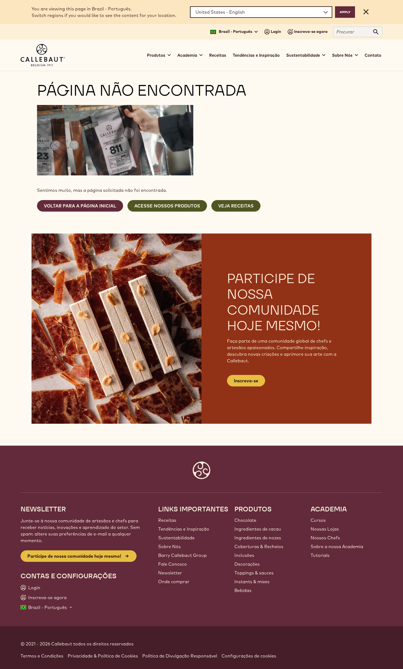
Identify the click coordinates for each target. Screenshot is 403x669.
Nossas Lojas (325, 529)
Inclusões (244, 555)
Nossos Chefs (325, 537)
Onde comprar (173, 581)
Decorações (247, 564)
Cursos (318, 520)
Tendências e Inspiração (256, 55)
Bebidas (242, 590)
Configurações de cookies (249, 656)
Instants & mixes (251, 581)
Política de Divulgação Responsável (179, 656)
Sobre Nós (169, 546)
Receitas (217, 55)
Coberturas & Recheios (258, 546)
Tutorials (320, 555)
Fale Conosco (172, 564)
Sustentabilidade (176, 537)
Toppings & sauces (254, 573)
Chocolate (245, 520)
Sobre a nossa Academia (337, 546)
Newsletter (170, 573)
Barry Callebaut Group (182, 555)
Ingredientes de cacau (257, 529)
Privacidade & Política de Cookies (103, 656)
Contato (373, 55)
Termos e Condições (42, 656)
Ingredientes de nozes (257, 537)
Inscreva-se (246, 380)
